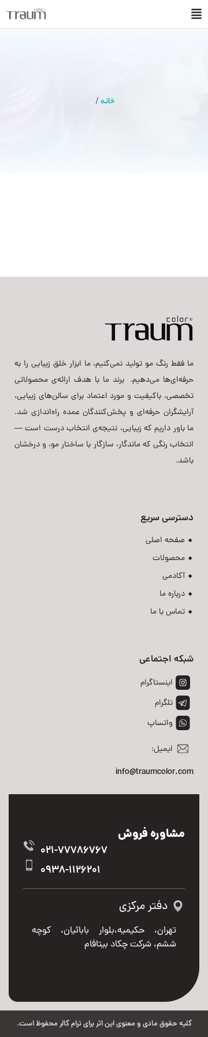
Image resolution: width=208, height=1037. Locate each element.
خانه (107, 100)
